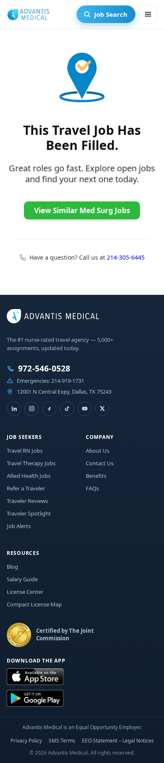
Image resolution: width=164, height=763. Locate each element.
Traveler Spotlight (29, 513)
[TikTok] (67, 409)
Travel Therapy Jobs (31, 463)
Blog (12, 566)
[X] (102, 409)
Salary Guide (22, 579)
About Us (97, 450)
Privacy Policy (26, 740)
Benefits (96, 475)
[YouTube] (84, 409)
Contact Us (100, 463)
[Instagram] (31, 409)
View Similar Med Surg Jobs (82, 210)
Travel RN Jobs (24, 450)
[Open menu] (148, 14)
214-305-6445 (126, 257)
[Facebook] (49, 409)
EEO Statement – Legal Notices (118, 740)
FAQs (92, 488)
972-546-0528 (44, 369)
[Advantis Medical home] (28, 14)
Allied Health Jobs (28, 475)
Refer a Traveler (26, 488)
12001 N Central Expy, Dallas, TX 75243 (64, 391)
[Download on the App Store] (35, 677)
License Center (25, 591)
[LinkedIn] (14, 409)
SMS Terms (62, 740)
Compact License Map (34, 604)
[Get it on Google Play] (35, 698)
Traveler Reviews (27, 501)
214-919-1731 (67, 380)
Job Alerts (19, 526)
